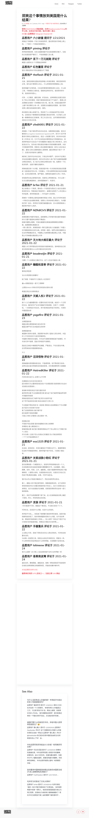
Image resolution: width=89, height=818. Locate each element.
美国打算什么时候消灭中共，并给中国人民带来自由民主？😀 (44, 723)
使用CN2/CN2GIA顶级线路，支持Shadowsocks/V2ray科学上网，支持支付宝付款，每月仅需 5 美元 (44, 30)
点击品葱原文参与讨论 (30, 570)
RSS (63, 4)
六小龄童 (26, 23)
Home (56, 4)
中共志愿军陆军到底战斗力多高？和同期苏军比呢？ (44, 746)
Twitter (79, 4)
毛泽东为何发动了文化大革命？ (39, 781)
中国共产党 (48, 23)
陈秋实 (57, 23)
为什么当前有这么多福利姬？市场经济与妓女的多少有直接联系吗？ (44, 701)
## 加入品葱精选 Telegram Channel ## (37, 34)
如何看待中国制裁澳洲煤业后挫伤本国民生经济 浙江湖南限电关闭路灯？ (44, 771)
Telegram (71, 4)
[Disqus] (44, 612)
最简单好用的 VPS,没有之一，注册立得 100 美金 (41, 573)
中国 (53, 23)
